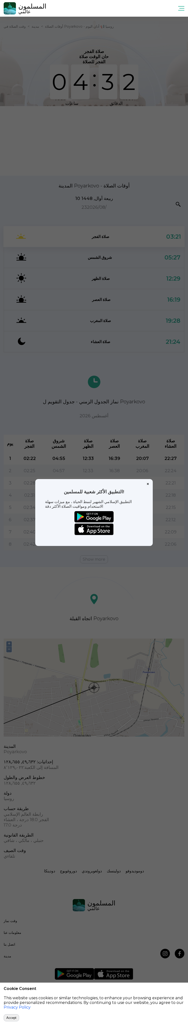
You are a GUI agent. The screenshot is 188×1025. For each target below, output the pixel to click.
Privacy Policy (17, 1007)
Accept (11, 1018)
